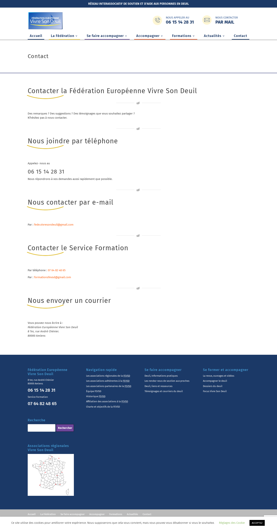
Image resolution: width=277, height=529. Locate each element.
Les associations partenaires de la (108, 386)
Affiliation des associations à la (107, 401)
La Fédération (62, 36)
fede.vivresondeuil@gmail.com (53, 224)
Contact (240, 36)
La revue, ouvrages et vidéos (218, 375)
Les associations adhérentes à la (107, 380)
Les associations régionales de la (108, 375)
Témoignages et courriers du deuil (164, 391)
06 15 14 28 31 (46, 171)
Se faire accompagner (105, 36)
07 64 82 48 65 (57, 270)
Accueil (36, 36)
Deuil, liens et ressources (158, 386)
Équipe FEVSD (93, 391)
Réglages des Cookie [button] (232, 522)
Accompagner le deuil (215, 380)
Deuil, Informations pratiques (161, 375)
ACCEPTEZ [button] (257, 522)
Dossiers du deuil (212, 386)
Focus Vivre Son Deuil (215, 391)
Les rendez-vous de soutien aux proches (167, 380)
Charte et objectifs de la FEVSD (103, 406)
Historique (95, 396)
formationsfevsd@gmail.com (52, 277)
